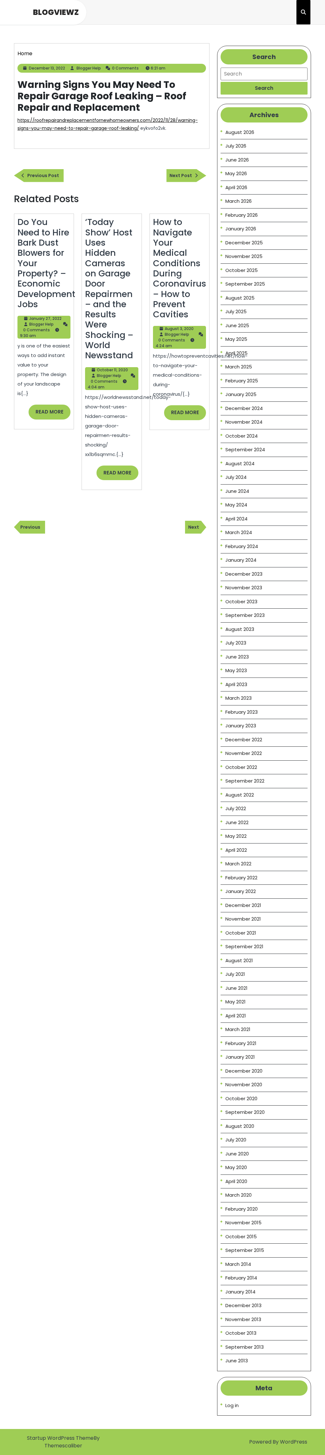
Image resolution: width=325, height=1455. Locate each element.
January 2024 (240, 560)
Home (24, 53)
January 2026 (240, 228)
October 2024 (241, 436)
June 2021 (236, 988)
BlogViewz (56, 12)
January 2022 (240, 891)
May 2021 (235, 1001)
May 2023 (236, 670)
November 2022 (243, 753)
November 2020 (243, 1084)
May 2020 (236, 1167)
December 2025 (244, 242)
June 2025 (237, 325)
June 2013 (236, 1360)
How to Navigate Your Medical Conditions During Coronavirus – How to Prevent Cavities (179, 268)
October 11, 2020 (112, 370)
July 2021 (235, 974)
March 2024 (238, 532)
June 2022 (237, 822)
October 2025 (241, 270)
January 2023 (240, 725)
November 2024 (243, 422)
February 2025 (241, 380)
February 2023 (241, 712)
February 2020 (241, 1209)
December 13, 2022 (47, 68)
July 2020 (235, 1139)
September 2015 (244, 1250)
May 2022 (236, 836)
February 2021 (240, 1043)
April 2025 (236, 353)
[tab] (264, 88)
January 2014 (240, 1291)
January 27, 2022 (45, 318)
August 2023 (239, 629)
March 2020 (238, 1195)
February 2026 (241, 215)
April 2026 (236, 187)
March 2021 (237, 1029)
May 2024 (236, 504)
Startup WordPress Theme (60, 1438)
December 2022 (243, 739)
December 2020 (243, 1071)
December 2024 (244, 408)
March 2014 (238, 1264)
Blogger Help (88, 68)
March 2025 (238, 366)
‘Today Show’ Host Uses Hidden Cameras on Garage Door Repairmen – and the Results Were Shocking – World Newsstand (109, 288)
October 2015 (241, 1236)
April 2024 (236, 518)
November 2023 (243, 587)
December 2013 (243, 1305)
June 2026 (237, 159)
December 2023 (243, 574)
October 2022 (241, 767)
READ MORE (53, 414)
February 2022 (241, 877)
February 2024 (241, 546)
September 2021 (244, 946)
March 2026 (238, 201)
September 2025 (245, 284)
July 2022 (235, 808)
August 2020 (239, 1126)
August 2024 (240, 463)
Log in (232, 1405)
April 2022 (236, 850)
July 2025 (236, 311)
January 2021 (240, 1057)
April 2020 (236, 1181)
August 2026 (239, 132)
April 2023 (236, 684)
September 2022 (244, 780)
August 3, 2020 (179, 328)
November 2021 (243, 919)
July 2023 (235, 642)
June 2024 (237, 491)
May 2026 (236, 173)
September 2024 (245, 449)
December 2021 (243, 905)
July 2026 (235, 145)
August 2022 (239, 794)
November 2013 (243, 1319)
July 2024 (236, 477)
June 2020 (237, 1153)
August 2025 (240, 297)
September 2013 (244, 1347)
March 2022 (238, 863)
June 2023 (237, 656)
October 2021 (240, 932)
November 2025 (243, 256)
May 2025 (236, 339)
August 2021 (239, 960)
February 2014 (241, 1277)
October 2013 (240, 1333)
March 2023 (238, 698)
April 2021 (235, 1015)
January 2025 (240, 394)
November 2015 (243, 1222)
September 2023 (245, 615)
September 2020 (245, 1112)
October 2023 (241, 601)
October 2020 (241, 1098)
